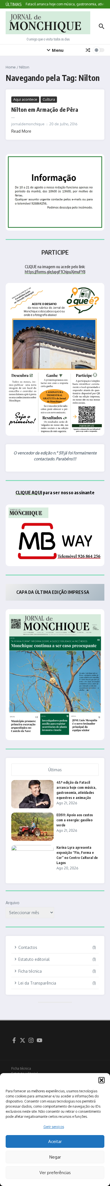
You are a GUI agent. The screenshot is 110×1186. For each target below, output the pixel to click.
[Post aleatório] (88, 50)
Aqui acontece (25, 99)
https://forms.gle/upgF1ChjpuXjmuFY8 (55, 271)
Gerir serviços (53, 1127)
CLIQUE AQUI (29, 492)
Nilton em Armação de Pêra (44, 109)
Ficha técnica (21, 1068)
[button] (101, 1080)
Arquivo (12, 902)
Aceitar (55, 1141)
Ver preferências (55, 1172)
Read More (21, 131)
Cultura (49, 99)
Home (11, 67)
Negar (55, 1157)
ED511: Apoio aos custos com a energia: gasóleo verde (74, 820)
